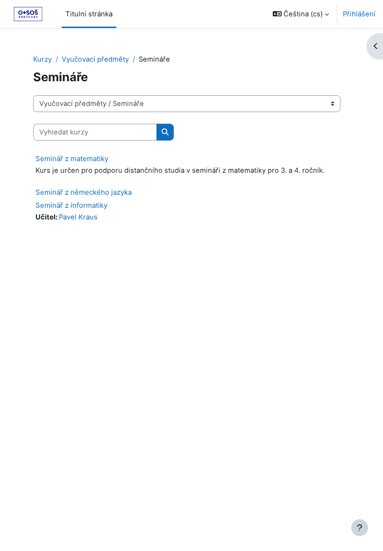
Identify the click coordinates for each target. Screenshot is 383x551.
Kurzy (42, 59)
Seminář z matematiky (71, 158)
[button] (301, 14)
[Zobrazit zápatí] (359, 527)
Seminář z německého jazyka (83, 192)
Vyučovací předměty (95, 59)
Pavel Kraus (78, 217)
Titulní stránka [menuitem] (89, 14)
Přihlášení (359, 14)
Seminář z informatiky (71, 205)
